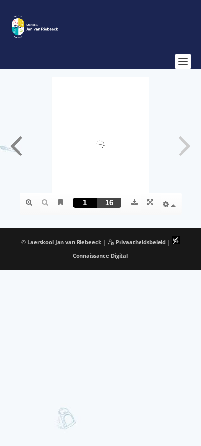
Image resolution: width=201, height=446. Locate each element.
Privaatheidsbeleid (140, 242)
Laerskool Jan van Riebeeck (64, 242)
